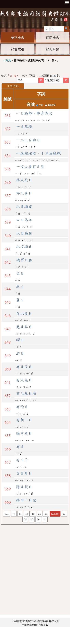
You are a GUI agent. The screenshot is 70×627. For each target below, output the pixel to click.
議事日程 (24, 260)
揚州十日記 (26, 500)
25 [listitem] (31, 519)
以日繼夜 (24, 207)
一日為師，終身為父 (34, 113)
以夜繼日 (24, 247)
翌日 (20, 273)
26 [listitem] (38, 519)
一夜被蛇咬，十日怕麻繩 (38, 153)
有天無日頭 (26, 393)
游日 (20, 353)
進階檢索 (52, 37)
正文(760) (12, 86)
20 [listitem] (39, 513)
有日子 (22, 460)
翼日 (20, 300)
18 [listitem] (26, 513)
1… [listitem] (7, 513)
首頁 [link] (8, 60)
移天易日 (24, 193)
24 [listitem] (25, 519)
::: (4, 60)
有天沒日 (24, 367)
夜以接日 (24, 313)
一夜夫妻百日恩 (30, 167)
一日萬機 (24, 127)
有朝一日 (24, 420)
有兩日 (22, 407)
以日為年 (24, 220)
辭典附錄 (52, 49)
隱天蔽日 (24, 487)
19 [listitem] (33, 513)
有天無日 (24, 380)
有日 (20, 447)
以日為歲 (24, 233)
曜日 (20, 340)
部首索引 (17, 49)
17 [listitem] (20, 513)
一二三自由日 (28, 140)
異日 (20, 287)
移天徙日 (24, 180)
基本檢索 (17, 37)
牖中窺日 (24, 433)
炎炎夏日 (24, 473)
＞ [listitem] (44, 519)
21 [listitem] (46, 513)
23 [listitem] (64, 513)
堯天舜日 (24, 327)
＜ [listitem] (13, 513)
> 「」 (31, 60)
